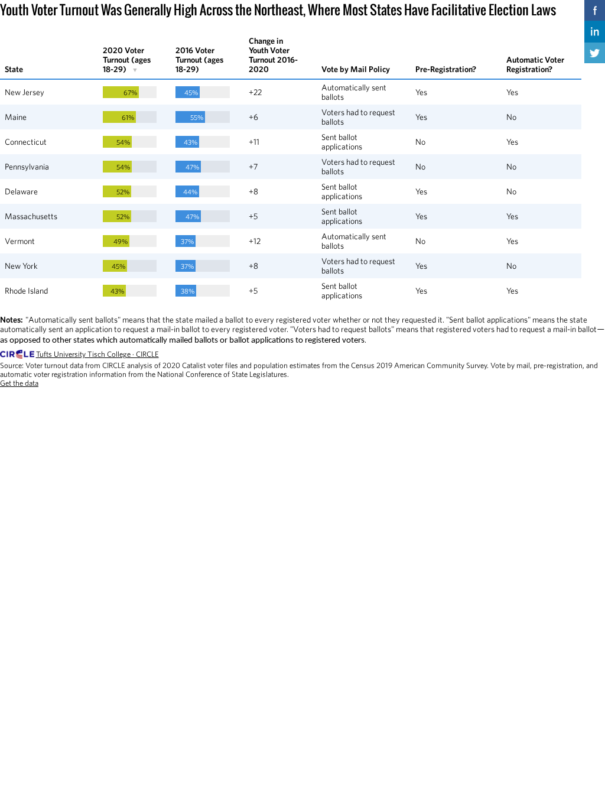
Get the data (19, 383)
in (594, 31)
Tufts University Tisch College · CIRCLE (97, 354)
